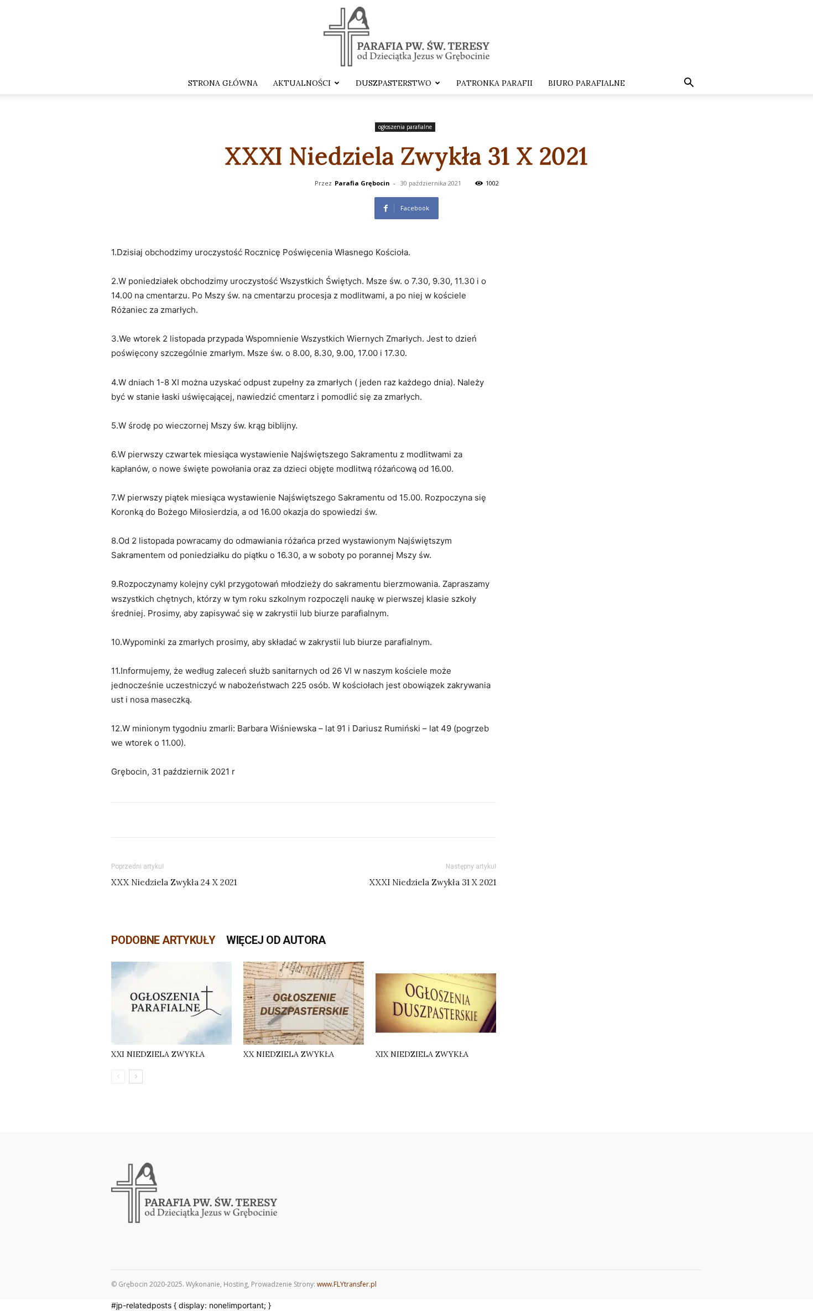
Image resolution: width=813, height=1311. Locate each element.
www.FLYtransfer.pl (347, 1284)
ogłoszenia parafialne (405, 127)
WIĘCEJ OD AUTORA (275, 940)
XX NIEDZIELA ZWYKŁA (288, 1054)
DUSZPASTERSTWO (393, 83)
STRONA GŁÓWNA (223, 83)
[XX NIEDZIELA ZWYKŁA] (303, 1003)
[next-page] (136, 1076)
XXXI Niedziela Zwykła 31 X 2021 (432, 882)
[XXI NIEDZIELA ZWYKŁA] (171, 1003)
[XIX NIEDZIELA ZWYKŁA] (436, 1003)
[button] (688, 84)
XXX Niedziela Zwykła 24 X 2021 (174, 882)
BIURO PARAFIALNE (586, 83)
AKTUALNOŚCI (302, 83)
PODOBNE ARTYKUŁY (163, 940)
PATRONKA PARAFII (494, 83)
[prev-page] (118, 1076)
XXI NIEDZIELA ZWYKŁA (158, 1054)
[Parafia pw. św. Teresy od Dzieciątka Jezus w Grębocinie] (406, 36)
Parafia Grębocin (362, 183)
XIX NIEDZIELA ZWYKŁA (422, 1054)
